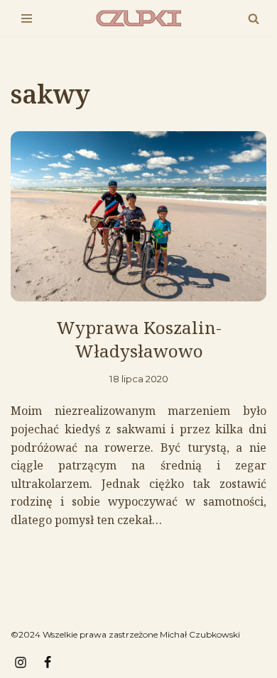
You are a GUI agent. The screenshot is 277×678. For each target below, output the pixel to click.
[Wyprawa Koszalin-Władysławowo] (138, 216)
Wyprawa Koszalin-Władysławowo (139, 339)
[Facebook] (48, 662)
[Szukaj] (253, 18)
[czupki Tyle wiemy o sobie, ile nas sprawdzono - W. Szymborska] (138, 18)
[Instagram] (21, 662)
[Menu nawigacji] (27, 18)
